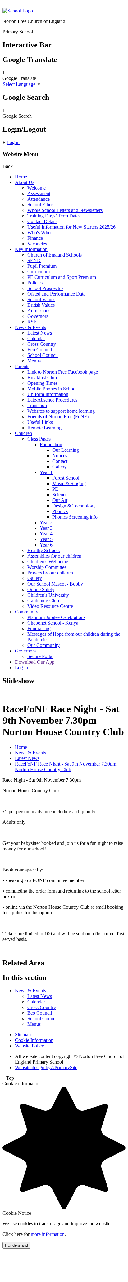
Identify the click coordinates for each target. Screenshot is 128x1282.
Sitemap (23, 1034)
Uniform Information (47, 394)
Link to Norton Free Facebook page (62, 372)
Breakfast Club (42, 377)
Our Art (59, 500)
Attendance (38, 199)
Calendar (36, 338)
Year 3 (46, 528)
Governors (37, 316)
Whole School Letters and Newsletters (65, 210)
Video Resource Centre (50, 606)
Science (59, 494)
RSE (32, 321)
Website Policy (29, 1045)
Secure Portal (40, 656)
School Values (41, 299)
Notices (59, 455)
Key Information (31, 249)
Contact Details (42, 221)
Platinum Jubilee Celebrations (56, 617)
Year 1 (46, 472)
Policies (35, 282)
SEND (34, 260)
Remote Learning (44, 427)
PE (55, 489)
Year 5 (46, 539)
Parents (22, 366)
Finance (35, 238)
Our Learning (65, 450)
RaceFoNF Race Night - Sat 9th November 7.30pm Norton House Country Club (65, 766)
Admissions (38, 310)
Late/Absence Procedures (52, 399)
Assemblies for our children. (55, 556)
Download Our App (34, 662)
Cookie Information (34, 1040)
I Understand (16, 1245)
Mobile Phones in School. (52, 388)
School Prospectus (45, 288)
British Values (41, 305)
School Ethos (40, 204)
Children (23, 433)
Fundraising (39, 628)
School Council (42, 355)
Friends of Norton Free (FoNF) (58, 416)
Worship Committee (46, 567)
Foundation (51, 444)
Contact (59, 461)
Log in (13, 142)
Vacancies (37, 243)
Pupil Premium (42, 266)
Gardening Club (43, 600)
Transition (37, 405)
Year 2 (46, 522)
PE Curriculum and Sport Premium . (62, 277)
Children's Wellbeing (47, 561)
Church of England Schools (54, 254)
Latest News (39, 333)
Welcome (36, 188)
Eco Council (39, 349)
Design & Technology (74, 505)
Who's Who (39, 232)
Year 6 (46, 544)
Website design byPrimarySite (46, 1067)
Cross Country (41, 344)
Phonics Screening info (75, 517)
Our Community (43, 645)
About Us (24, 182)
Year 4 (46, 533)
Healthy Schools (43, 550)
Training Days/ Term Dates (53, 215)
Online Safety (40, 589)
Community (26, 611)
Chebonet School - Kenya (52, 623)
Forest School (65, 478)
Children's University (48, 595)
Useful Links (40, 422)
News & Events (30, 327)
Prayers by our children (50, 572)
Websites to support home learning (61, 411)
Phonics (60, 511)
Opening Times (42, 383)
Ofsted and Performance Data (56, 293)
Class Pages (39, 438)
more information (48, 1234)
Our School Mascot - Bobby (55, 583)
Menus (34, 360)
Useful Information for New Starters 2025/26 (71, 227)
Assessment (38, 193)
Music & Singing (69, 483)
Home (21, 176)
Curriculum (38, 271)
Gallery (59, 466)
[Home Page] (17, 10)
